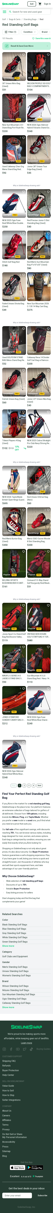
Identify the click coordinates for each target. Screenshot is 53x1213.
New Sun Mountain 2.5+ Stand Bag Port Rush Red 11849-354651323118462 (14, 126)
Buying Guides (43, 1049)
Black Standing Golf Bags (14, 924)
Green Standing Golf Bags (15, 941)
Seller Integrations (11, 1100)
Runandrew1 (8, 78)
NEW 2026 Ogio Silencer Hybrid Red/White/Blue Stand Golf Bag (12, 772)
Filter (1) (12, 32)
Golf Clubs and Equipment (15, 956)
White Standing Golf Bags (14, 937)
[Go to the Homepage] (10, 3)
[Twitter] (24, 1049)
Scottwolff (7, 435)
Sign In (47, 4)
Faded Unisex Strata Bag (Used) (13, 304)
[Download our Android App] (34, 1167)
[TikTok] (31, 1049)
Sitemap (6, 1151)
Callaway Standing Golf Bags (16, 1003)
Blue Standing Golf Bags (14, 929)
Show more (8, 946)
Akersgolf (32, 119)
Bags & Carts (14, 19)
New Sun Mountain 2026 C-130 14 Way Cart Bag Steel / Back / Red (38, 305)
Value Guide (8, 1085)
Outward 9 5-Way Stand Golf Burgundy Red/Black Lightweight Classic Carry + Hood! (38, 581)
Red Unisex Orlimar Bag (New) (37, 498)
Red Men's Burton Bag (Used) (12, 540)
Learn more (26, 1043)
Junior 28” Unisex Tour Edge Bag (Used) (37, 167)
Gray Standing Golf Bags (14, 933)
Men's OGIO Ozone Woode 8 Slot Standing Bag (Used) (38, 540)
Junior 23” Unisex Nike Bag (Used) (39, 400)
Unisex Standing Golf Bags (15, 971)
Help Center (8, 1075)
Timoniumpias (9, 119)
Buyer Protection (10, 1070)
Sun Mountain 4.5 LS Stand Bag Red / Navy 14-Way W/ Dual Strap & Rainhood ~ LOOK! (38, 677)
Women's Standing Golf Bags (16, 975)
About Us (6, 1110)
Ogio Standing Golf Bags (14, 998)
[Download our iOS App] (17, 1167)
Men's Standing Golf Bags (15, 967)
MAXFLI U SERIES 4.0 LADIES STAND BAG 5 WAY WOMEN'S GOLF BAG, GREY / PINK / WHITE (14, 677)
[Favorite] (48, 54)
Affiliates (6, 1120)
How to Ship (8, 1095)
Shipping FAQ (9, 1061)
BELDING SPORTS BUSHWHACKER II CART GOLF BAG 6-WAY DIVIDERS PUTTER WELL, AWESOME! (13, 581)
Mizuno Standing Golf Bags (15, 990)
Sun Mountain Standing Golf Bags (18, 994)
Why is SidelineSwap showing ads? (26, 186)
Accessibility (8, 1142)
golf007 (31, 298)
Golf (4, 19)
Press (5, 1146)
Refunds (6, 1065)
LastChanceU (8, 256)
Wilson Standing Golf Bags (15, 986)
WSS (30, 78)
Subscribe (42, 1195)
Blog (4, 1156)
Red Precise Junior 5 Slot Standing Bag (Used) (38, 221)
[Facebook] (11, 1049)
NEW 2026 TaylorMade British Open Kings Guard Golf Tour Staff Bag (13, 498)
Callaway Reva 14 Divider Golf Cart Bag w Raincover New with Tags (38, 359)
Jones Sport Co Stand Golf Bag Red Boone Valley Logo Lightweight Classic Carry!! (14, 635)
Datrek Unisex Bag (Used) (13, 399)
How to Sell (8, 1090)
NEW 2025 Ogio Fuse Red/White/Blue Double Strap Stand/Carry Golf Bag (12, 222)
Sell (31, 4)
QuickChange (33, 215)
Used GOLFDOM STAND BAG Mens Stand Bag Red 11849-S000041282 (13, 359)
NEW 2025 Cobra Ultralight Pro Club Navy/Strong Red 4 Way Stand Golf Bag (38, 442)
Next (39, 786)
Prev (13, 786)
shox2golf (32, 352)
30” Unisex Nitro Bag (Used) (11, 84)
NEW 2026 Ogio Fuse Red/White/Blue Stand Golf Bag (37, 718)
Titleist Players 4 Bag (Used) (11, 441)
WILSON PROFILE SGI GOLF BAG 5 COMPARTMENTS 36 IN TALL (39, 85)
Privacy (6, 1129)
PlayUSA (6, 575)
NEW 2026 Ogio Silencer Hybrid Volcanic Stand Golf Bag (39, 126)
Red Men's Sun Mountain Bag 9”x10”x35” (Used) (38, 263)
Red (41, 19)
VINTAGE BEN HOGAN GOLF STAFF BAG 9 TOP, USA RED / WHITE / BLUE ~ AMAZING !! (38, 635)
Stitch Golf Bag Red (11, 262)
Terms (5, 1124)
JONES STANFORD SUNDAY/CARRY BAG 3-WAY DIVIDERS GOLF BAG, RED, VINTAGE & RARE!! (13, 718)
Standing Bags (30, 19)
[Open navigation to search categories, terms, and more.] (4, 12)
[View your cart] (40, 4)
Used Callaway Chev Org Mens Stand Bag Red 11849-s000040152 (13, 168)
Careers (6, 1115)
